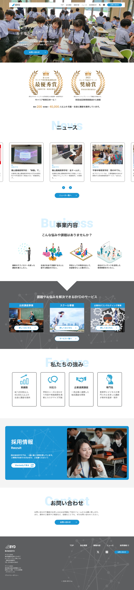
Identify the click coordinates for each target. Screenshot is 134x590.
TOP (72, 545)
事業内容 (96, 545)
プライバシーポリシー (12, 575)
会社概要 (83, 545)
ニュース (110, 545)
